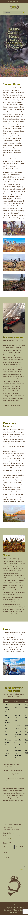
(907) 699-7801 (8, 838)
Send (21, 869)
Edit (4, 761)
